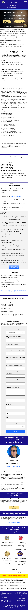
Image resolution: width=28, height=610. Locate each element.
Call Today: (10, 467)
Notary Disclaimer (21, 600)
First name (8, 397)
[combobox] (15, 332)
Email (7, 417)
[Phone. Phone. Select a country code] (8, 413)
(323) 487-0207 (13, 5)
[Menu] (25, 2)
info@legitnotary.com (10, 7)
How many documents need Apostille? (15, 350)
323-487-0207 (4, 597)
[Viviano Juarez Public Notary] (7, 601)
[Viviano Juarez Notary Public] (2, 601)
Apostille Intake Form (16, 196)
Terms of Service (21, 598)
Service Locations (21, 592)
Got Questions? (6, 572)
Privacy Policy (21, 596)
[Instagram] (5, 601)
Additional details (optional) (12, 387)
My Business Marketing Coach (13, 605)
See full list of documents (14, 522)
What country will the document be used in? (15, 358)
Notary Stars (22, 605)
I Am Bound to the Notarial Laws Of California (14, 568)
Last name (8, 404)
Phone (7, 410)
